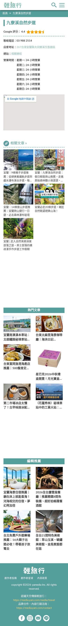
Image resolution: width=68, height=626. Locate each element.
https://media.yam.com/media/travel (34, 600)
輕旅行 (12, 5)
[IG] (30, 618)
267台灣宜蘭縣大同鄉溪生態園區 (36, 47)
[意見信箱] (38, 618)
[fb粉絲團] (21, 618)
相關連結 (16, 54)
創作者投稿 (11, 578)
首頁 (5, 13)
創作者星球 (27, 578)
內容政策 (42, 578)
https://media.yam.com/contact (34, 608)
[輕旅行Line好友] (46, 618)
